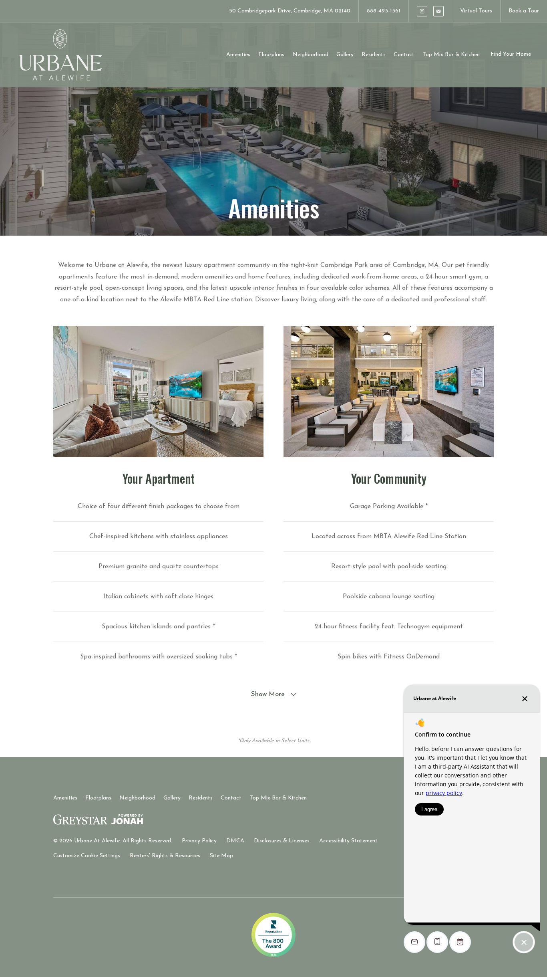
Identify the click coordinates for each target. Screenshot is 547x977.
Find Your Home (511, 54)
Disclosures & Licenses (282, 841)
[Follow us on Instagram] (422, 11)
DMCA (235, 841)
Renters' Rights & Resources (165, 856)
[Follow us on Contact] (438, 11)
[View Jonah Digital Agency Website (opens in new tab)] (127, 821)
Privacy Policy (199, 841)
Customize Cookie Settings (86, 856)
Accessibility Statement (348, 841)
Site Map (221, 856)
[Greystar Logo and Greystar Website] (80, 821)
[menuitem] (238, 54)
